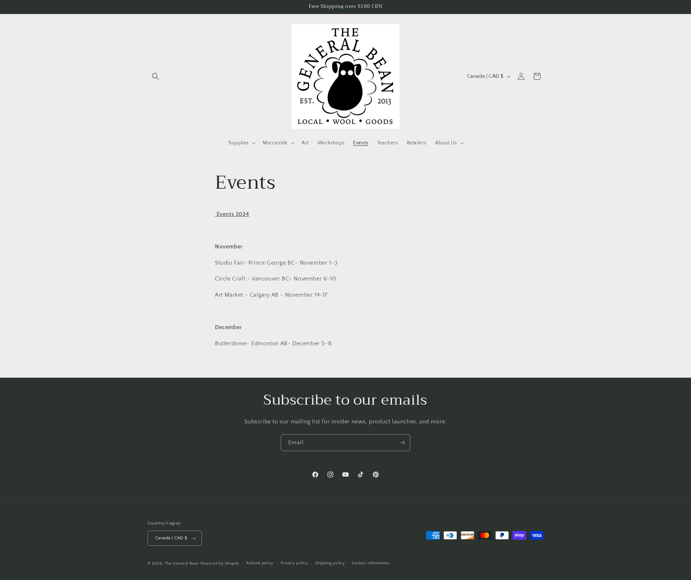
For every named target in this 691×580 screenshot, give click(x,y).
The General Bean (182, 563)
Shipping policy (330, 563)
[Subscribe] (402, 442)
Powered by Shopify (220, 563)
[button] (155, 76)
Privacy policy (294, 563)
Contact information (370, 563)
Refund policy (260, 563)
